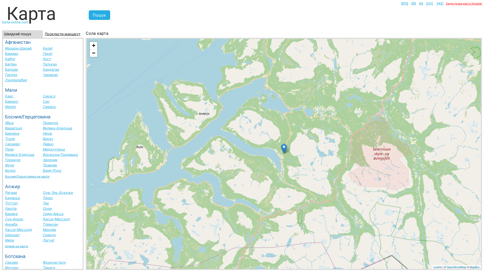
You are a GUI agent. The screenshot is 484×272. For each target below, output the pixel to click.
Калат (48, 48)
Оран (47, 208)
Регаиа (11, 192)
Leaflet (437, 267)
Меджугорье (54, 149)
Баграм (11, 69)
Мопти (10, 107)
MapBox (475, 267)
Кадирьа (12, 198)
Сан (46, 101)
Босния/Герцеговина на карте (27, 176)
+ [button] (93, 45)
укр (439, 3)
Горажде (12, 160)
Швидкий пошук (18, 34)
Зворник (50, 160)
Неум (47, 133)
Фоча (9, 165)
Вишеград (13, 128)
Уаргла (11, 208)
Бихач (48, 139)
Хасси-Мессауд (56, 219)
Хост (47, 59)
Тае (46, 203)
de (413, 3)
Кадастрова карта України (464, 3)
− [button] (93, 53)
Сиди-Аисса (53, 214)
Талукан (50, 64)
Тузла (10, 139)
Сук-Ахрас (14, 219)
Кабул (10, 59)
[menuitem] (404, 3)
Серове (11, 262)
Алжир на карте (16, 246)
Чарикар (50, 75)
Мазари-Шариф (18, 48)
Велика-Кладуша (57, 128)
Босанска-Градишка (60, 154)
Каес (9, 96)
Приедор (50, 123)
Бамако (11, 101)
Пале (9, 149)
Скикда (49, 235)
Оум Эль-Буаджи (58, 192)
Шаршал (12, 235)
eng (404, 3)
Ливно (48, 144)
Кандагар (51, 69)
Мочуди (11, 267)
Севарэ (49, 107)
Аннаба (11, 224)
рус (429, 3)
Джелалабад (16, 80)
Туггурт (11, 203)
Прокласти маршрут (62, 34)
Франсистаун (54, 262)
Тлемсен (50, 224)
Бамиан (11, 53)
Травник (50, 165)
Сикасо (49, 96)
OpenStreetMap (456, 267)
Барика (11, 214)
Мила (9, 240)
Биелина (12, 133)
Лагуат (48, 240)
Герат (47, 53)
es (421, 3)
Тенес (48, 198)
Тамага (49, 267)
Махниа (49, 229)
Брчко (10, 170)
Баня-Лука (52, 170)
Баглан (11, 64)
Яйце (9, 123)
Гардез (11, 75)
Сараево (12, 144)
